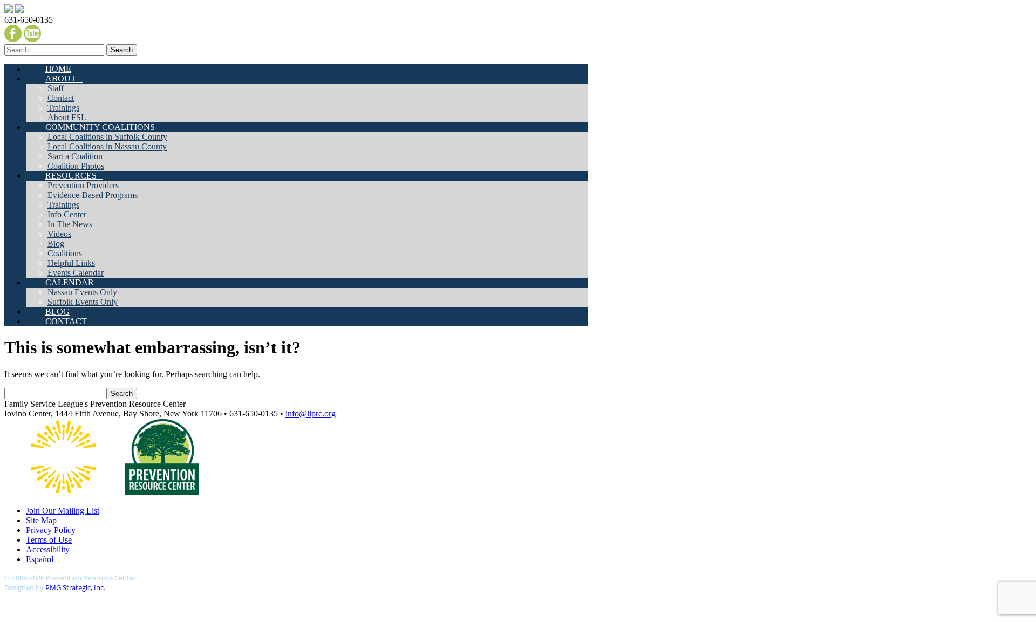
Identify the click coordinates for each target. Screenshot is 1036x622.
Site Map (41, 520)
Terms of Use (49, 539)
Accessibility (48, 549)
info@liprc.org (310, 413)
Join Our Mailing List (62, 510)
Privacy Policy (51, 530)
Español (39, 559)
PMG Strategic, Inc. (75, 587)
